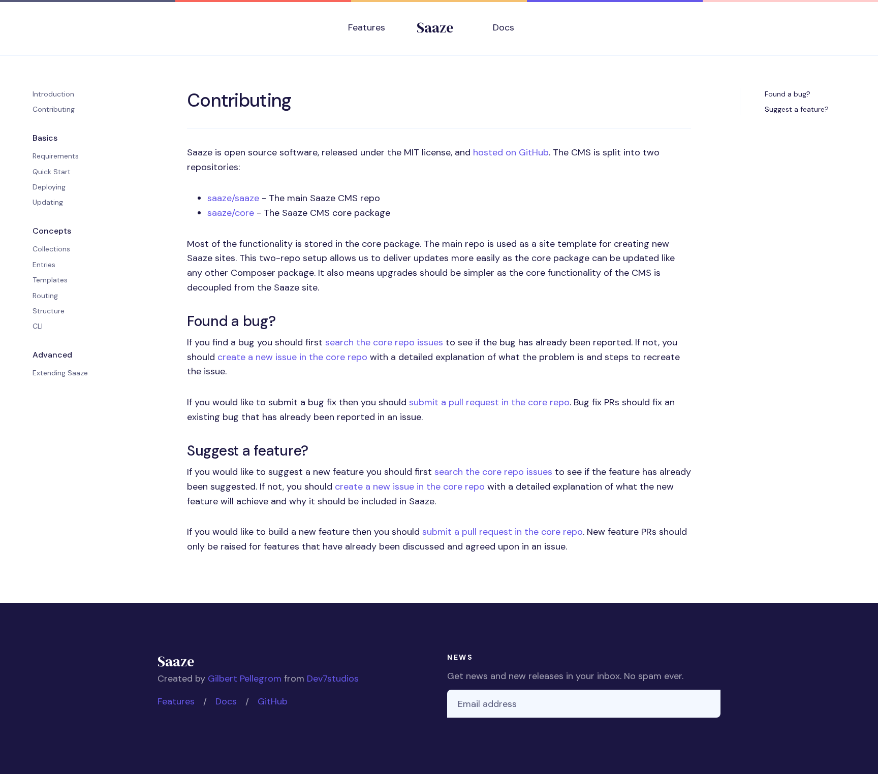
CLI (38, 326)
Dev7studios (333, 678)
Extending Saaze (60, 372)
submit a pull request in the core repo (489, 402)
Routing (45, 295)
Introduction (53, 94)
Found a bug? (787, 94)
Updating (48, 202)
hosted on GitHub (511, 152)
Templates (50, 279)
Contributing (54, 109)
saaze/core (230, 213)
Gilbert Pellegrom (244, 678)
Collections (51, 248)
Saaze (435, 27)
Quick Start (52, 171)
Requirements (56, 155)
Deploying (49, 186)
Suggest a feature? (797, 109)
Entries (44, 264)
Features (366, 27)
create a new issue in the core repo (292, 357)
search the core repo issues (384, 342)
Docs (503, 27)
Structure (49, 310)
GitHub (273, 701)
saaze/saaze (233, 198)
